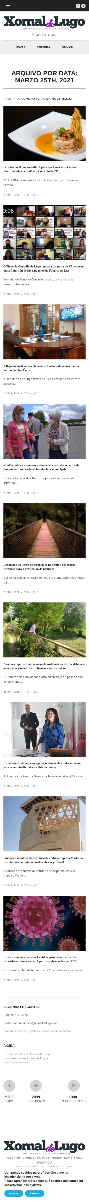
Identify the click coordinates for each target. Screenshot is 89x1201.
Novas (20, 47)
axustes (35, 1185)
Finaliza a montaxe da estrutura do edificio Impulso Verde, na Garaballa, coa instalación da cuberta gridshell (43, 860)
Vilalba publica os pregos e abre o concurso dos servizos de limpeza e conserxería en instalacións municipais (41, 467)
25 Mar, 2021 (11, 195)
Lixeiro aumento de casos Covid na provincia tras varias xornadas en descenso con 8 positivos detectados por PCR (40, 959)
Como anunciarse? (15, 1062)
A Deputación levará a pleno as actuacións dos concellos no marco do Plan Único (41, 368)
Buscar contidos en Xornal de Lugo (26, 1054)
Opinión (67, 47)
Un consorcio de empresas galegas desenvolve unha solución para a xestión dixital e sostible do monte (42, 765)
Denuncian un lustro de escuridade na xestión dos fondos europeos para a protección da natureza (39, 566)
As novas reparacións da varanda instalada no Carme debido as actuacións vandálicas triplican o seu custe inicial (44, 666)
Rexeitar (35, 1193)
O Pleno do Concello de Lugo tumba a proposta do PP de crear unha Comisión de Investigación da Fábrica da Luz (43, 268)
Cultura (43, 47)
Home (7, 98)
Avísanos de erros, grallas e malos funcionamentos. (37, 1031)
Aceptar (14, 1193)
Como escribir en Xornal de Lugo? (25, 1058)
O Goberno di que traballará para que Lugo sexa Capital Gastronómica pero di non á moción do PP (40, 169)
